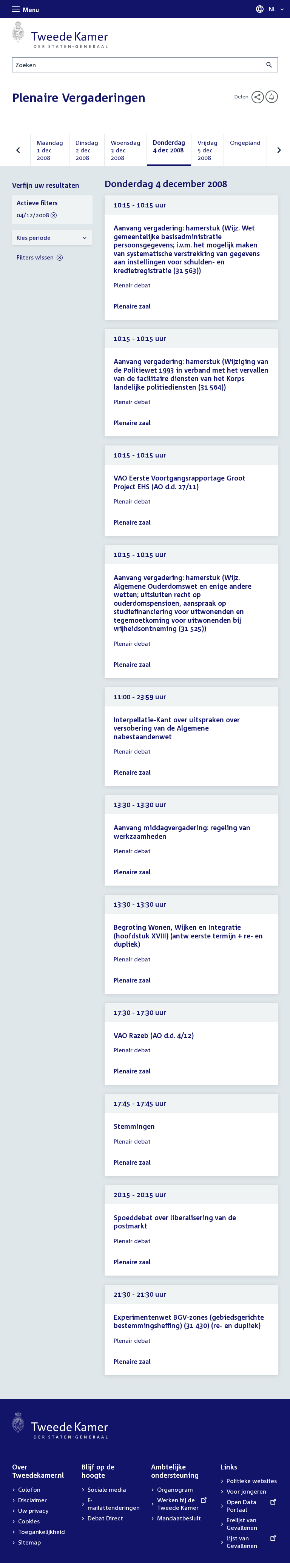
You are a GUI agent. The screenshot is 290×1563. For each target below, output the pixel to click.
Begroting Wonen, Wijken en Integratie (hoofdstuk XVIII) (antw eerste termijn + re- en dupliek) (188, 935)
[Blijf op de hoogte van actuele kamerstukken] (271, 97)
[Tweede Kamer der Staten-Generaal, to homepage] (60, 34)
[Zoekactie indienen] (269, 64)
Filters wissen (36, 257)
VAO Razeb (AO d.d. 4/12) (154, 1035)
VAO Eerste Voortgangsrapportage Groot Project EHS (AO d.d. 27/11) (179, 482)
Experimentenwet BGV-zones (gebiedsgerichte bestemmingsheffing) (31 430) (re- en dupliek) (189, 1321)
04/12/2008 (33, 215)
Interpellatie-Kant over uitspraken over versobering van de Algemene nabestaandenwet (177, 728)
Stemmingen (134, 1126)
